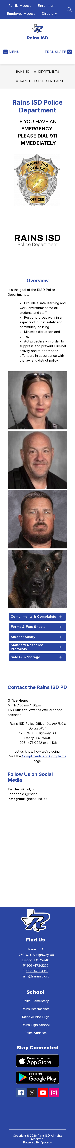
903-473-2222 (37, 966)
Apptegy (46, 1142)
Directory (49, 14)
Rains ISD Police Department (42, 81)
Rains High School (36, 1025)
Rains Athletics (35, 1033)
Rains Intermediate (36, 1009)
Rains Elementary (35, 1001)
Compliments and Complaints (43, 756)
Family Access (20, 6)
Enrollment (46, 6)
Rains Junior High (35, 1017)
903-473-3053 (37, 971)
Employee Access (21, 14)
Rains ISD (22, 71)
